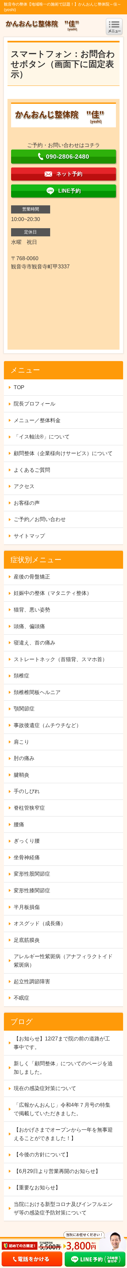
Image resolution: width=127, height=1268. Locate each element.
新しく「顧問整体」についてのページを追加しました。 (63, 1068)
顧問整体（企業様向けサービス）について (63, 453)
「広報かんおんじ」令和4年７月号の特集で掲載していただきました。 (62, 1109)
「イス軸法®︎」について (42, 436)
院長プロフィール (34, 403)
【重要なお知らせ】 (37, 1187)
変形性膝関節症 (32, 890)
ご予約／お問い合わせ (40, 519)
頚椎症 (21, 675)
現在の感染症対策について (45, 1088)
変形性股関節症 (32, 874)
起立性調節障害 (32, 981)
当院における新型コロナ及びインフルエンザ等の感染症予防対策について (63, 1208)
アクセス (24, 486)
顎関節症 (24, 708)
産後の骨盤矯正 (32, 576)
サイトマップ (29, 536)
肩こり (21, 742)
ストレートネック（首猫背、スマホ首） (60, 659)
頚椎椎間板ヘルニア (37, 692)
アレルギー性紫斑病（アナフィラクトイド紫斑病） (63, 961)
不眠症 (21, 998)
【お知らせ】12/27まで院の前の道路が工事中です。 (62, 1043)
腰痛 (19, 824)
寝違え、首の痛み (34, 642)
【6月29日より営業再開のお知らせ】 (57, 1171)
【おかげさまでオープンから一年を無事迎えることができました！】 (63, 1134)
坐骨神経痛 (27, 857)
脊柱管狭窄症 (29, 808)
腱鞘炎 (21, 775)
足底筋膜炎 (27, 940)
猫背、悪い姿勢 (32, 609)
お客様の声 (27, 503)
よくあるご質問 (32, 470)
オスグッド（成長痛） (40, 923)
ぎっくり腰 (27, 841)
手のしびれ (27, 791)
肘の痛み (24, 758)
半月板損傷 (27, 907)
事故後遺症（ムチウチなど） (47, 725)
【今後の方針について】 (42, 1154)
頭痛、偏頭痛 (29, 626)
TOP (19, 387)
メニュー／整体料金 (37, 420)
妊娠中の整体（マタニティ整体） (53, 593)
